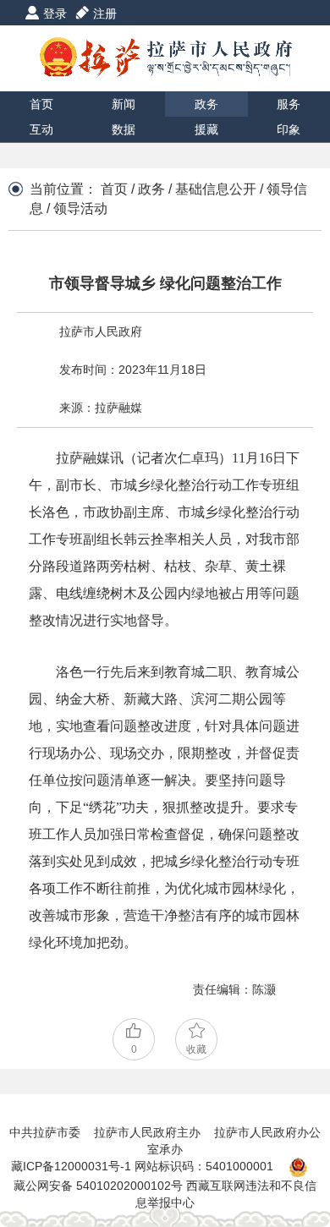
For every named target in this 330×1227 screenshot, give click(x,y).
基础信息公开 (215, 189)
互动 (41, 129)
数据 (123, 129)
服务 (288, 104)
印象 (288, 129)
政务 (206, 104)
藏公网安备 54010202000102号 (98, 1185)
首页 (41, 104)
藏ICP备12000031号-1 (73, 1166)
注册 (105, 13)
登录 (55, 13)
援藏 (206, 129)
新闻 (123, 104)
